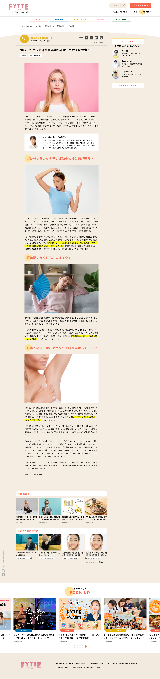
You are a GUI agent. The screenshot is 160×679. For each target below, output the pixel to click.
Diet (38, 19)
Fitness (59, 19)
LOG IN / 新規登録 (141, 5)
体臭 (24, 55)
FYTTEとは (60, 663)
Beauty (100, 19)
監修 (98, 667)
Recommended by (92, 562)
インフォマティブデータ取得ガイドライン (122, 663)
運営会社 (90, 667)
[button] (74, 646)
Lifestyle (121, 19)
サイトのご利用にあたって (77, 663)
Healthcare (80, 19)
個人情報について (97, 663)
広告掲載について (62, 667)
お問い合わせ (77, 667)
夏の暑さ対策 (35, 55)
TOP (17, 26)
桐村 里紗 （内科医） (57, 137)
